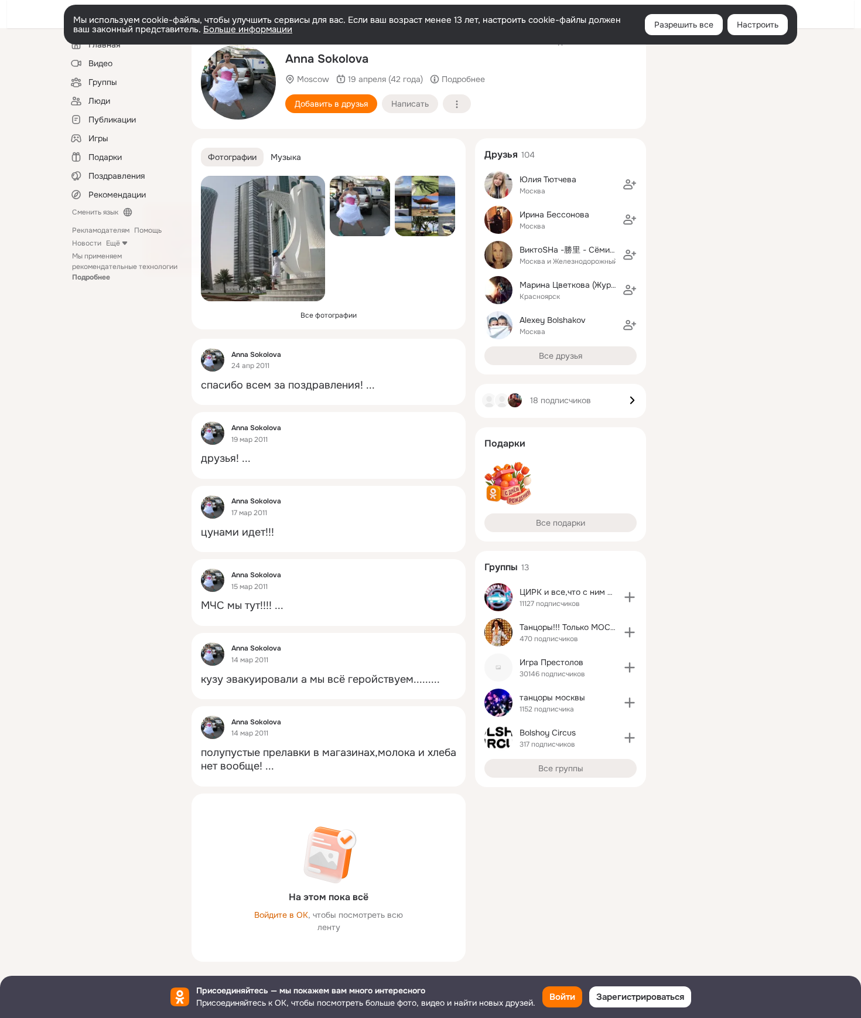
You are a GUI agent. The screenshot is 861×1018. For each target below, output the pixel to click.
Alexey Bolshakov (553, 320)
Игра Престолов (551, 662)
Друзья (501, 154)
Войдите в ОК (281, 915)
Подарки (504, 443)
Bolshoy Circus (548, 732)
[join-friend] (630, 185)
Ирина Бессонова (554, 214)
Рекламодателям (100, 230)
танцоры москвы (552, 697)
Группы (501, 567)
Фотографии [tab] (232, 157)
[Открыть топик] (329, 385)
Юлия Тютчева (548, 179)
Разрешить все (683, 24)
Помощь (148, 230)
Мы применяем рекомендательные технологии (124, 266)
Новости (86, 243)
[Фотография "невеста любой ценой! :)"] (238, 82)
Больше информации (247, 29)
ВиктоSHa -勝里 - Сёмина (569, 249)
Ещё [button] (113, 243)
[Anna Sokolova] (212, 360)
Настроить (757, 24)
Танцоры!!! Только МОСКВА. (574, 627)
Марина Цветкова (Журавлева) (580, 285)
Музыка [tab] (286, 157)
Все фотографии (328, 315)
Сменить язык (95, 212)
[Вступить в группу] (630, 597)
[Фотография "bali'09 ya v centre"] (425, 206)
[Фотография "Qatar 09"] (263, 238)
